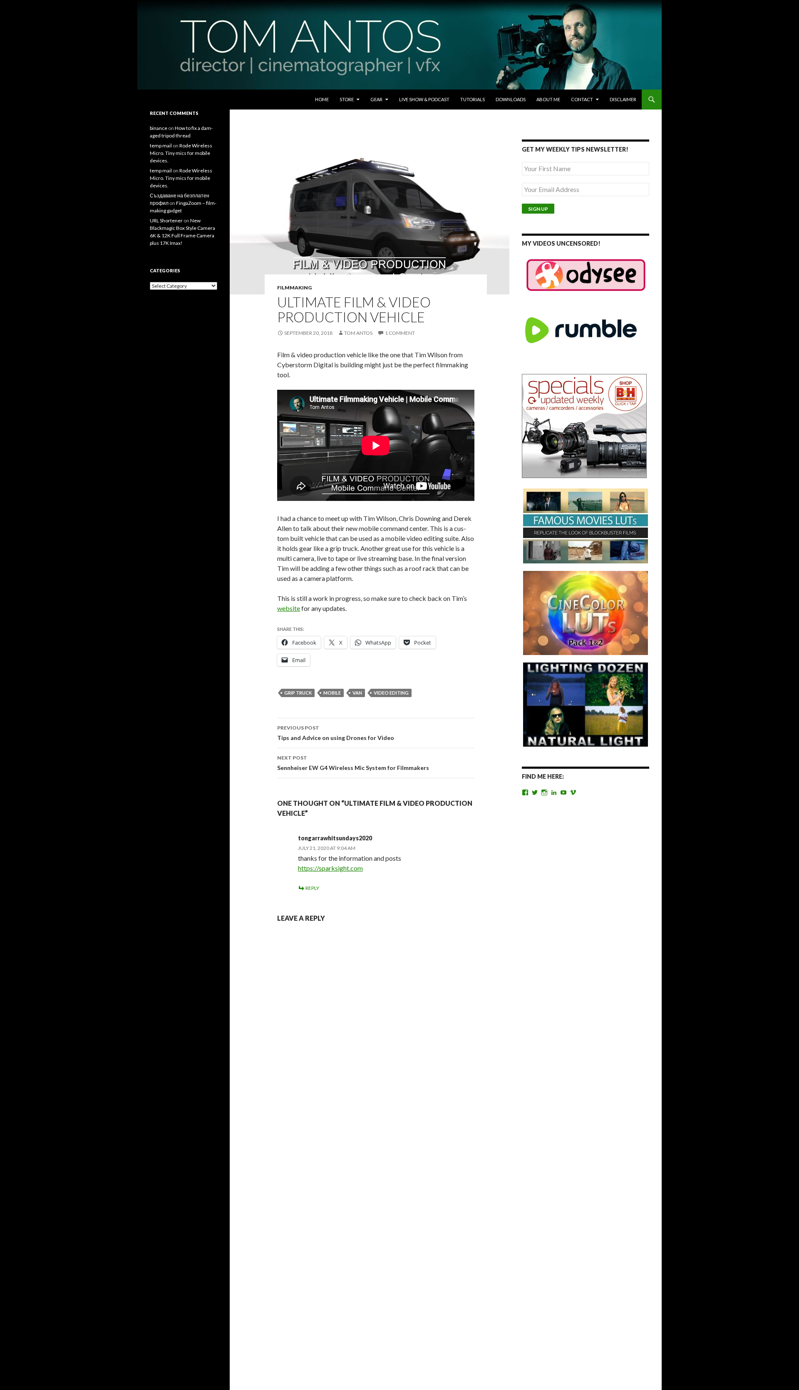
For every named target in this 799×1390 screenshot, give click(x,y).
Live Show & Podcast (424, 99)
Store (347, 99)
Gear (376, 99)
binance (158, 128)
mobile (332, 692)
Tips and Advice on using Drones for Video (335, 733)
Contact (582, 99)
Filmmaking (294, 287)
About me (548, 99)
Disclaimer (623, 99)
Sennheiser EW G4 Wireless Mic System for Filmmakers (353, 763)
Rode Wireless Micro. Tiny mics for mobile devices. (181, 153)
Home (322, 99)
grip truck (298, 692)
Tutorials (472, 99)
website (288, 608)
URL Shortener (166, 220)
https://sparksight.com (330, 868)
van (357, 692)
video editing (391, 692)
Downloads (511, 99)
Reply (312, 888)
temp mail (161, 145)
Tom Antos (358, 333)
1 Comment (400, 333)
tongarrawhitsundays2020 (335, 838)
